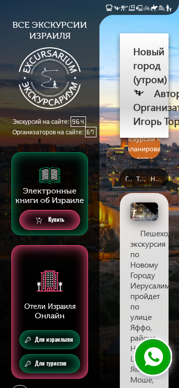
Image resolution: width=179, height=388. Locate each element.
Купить (55, 219)
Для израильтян (54, 339)
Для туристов (51, 363)
